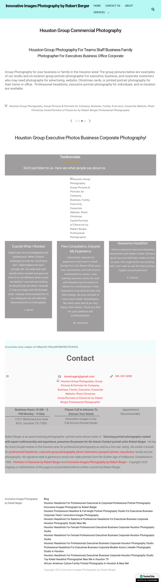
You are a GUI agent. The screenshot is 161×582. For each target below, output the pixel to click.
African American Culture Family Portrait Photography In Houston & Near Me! (86, 563)
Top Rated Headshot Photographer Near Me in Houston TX (76, 559)
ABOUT (129, 5)
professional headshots (23, 452)
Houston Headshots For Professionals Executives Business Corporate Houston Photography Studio (98, 543)
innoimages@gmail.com (79, 376)
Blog (46, 498)
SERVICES (99, 12)
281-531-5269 (123, 376)
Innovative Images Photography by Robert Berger (96, 462)
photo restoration (86, 452)
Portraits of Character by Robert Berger (37, 462)
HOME (97, 5)
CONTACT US (112, 5)
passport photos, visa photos (116, 452)
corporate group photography (57, 452)
